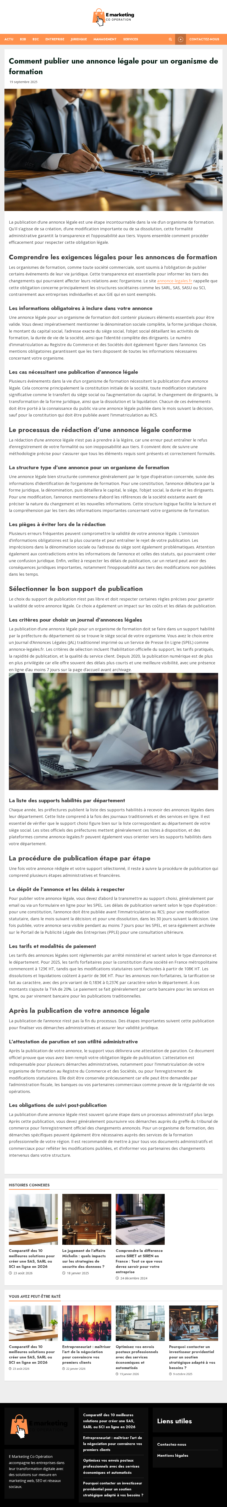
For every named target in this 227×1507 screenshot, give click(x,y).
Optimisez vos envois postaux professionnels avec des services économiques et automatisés (137, 1357)
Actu (8, 39)
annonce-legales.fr (174, 280)
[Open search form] (170, 39)
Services (130, 39)
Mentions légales (172, 1455)
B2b (23, 39)
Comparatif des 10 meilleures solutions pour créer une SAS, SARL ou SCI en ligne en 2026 (32, 1258)
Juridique (79, 39)
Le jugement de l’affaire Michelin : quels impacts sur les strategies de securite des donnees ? (84, 1258)
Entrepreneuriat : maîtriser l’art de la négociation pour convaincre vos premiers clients (86, 1354)
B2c (36, 39)
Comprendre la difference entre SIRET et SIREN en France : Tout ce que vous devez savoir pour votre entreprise (139, 1261)
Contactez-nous (204, 39)
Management (105, 39)
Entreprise (54, 39)
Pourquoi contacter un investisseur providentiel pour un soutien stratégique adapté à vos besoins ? (192, 1357)
